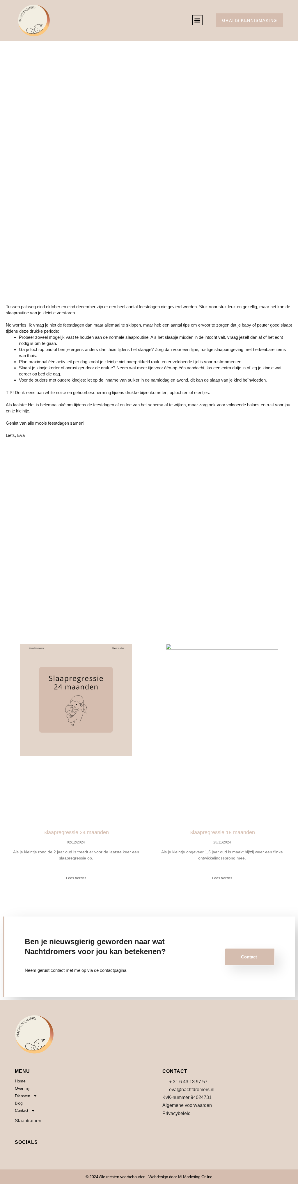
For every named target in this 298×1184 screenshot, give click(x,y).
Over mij (22, 1088)
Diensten (22, 1095)
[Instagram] (33, 1154)
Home (20, 1081)
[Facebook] (20, 1154)
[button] (197, 20)
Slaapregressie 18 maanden (222, 832)
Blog (18, 1103)
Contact (249, 956)
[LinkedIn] (46, 1154)
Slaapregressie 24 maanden (76, 832)
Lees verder (76, 878)
